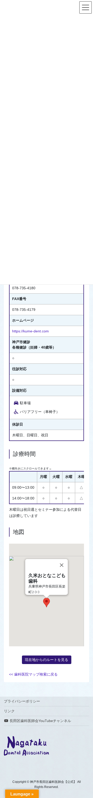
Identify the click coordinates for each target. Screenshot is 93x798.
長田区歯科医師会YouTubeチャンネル (40, 721)
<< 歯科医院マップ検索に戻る (33, 674)
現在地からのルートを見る (46, 660)
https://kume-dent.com (30, 331)
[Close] (62, 565)
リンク (9, 711)
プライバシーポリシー (22, 701)
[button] (46, 602)
